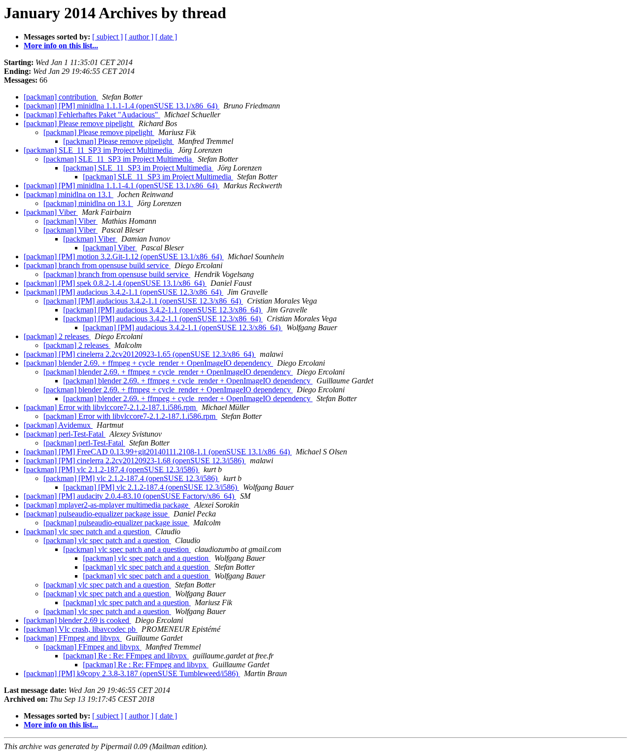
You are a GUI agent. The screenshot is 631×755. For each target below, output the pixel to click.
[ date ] (166, 37)
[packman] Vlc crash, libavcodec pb (81, 629)
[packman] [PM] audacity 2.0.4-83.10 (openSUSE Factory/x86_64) (130, 496)
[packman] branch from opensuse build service (97, 265)
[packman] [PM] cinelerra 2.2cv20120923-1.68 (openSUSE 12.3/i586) (135, 460)
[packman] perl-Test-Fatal (64, 434)
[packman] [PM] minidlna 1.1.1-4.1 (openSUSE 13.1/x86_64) (121, 185)
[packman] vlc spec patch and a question (87, 531)
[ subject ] (107, 37)
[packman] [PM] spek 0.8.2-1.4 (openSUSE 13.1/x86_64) (115, 283)
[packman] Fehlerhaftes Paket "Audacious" (92, 114)
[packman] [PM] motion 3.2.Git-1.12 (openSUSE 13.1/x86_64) (124, 256)
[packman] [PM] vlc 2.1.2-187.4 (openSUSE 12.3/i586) (112, 469)
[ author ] (139, 37)
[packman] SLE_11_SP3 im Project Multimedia (99, 150)
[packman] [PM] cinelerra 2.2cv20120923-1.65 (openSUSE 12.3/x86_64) (140, 354)
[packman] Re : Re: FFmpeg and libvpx (126, 656)
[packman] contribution (61, 97)
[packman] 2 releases (57, 336)
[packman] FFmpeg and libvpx (73, 638)
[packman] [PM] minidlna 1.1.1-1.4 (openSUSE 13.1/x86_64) (121, 106)
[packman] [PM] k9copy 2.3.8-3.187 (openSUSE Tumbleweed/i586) (132, 673)
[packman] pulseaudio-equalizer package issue (97, 514)
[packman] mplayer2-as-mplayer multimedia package (107, 505)
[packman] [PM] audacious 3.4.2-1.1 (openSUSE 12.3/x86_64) (123, 292)
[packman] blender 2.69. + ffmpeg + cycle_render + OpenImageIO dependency (148, 363)
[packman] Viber (51, 212)
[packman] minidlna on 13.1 (68, 194)
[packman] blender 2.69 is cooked (77, 620)
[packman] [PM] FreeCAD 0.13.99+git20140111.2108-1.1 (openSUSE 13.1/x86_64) (158, 451)
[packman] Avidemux (58, 425)
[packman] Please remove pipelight (79, 123)
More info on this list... (61, 45)
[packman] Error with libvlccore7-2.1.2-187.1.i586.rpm (111, 407)
